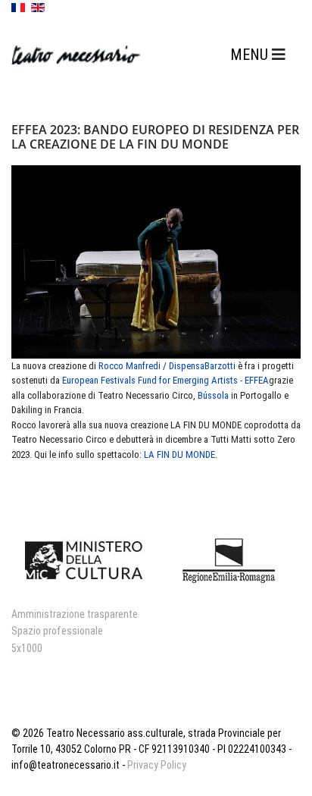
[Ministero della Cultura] (84, 560)
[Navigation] (257, 54)
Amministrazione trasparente (74, 614)
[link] (129, 365)
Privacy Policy (156, 765)
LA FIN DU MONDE (179, 454)
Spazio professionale (57, 631)
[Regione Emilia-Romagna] (228, 560)
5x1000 (26, 648)
